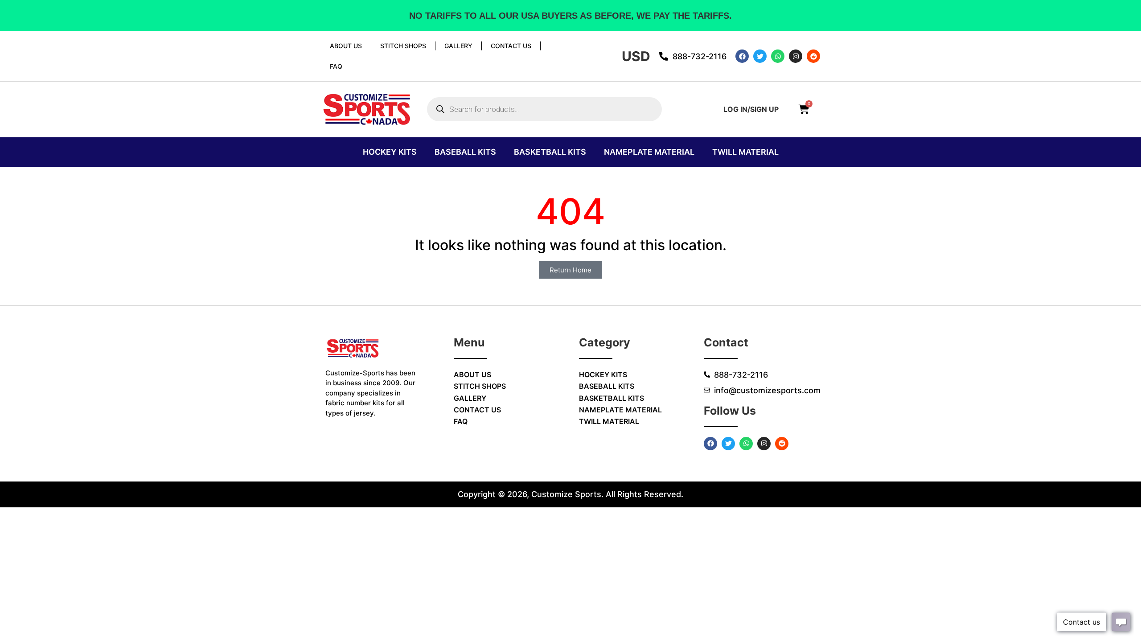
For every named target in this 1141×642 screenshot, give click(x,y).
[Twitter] (760, 56)
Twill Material (745, 151)
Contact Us (511, 45)
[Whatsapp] (777, 56)
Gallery (458, 45)
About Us (346, 45)
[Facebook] (742, 56)
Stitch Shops (403, 45)
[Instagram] (795, 56)
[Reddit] (813, 56)
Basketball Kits (550, 151)
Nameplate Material (649, 151)
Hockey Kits (390, 151)
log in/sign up (751, 109)
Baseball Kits (465, 151)
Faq (336, 66)
